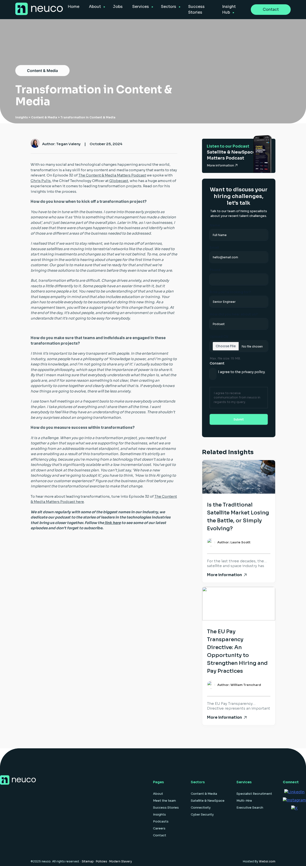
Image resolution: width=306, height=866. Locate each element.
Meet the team (164, 801)
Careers (159, 828)
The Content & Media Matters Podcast (112, 175)
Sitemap (88, 861)
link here (112, 522)
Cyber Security (202, 814)
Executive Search (249, 807)
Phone (215, 270)
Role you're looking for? (230, 292)
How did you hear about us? (234, 314)
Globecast (118, 180)
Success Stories (196, 9)
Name (215, 225)
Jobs (118, 6)
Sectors (168, 6)
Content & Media (42, 70)
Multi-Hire (244, 801)
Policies (101, 861)
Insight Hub (229, 9)
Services (140, 6)
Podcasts (161, 821)
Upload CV (219, 336)
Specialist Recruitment (254, 794)
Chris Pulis (41, 180)
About (95, 6)
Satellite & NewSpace (207, 801)
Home (73, 6)
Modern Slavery (120, 861)
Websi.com (267, 861)
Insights (21, 117)
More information (221, 165)
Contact (271, 9)
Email (214, 247)
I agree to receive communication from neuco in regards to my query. (237, 397)
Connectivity (201, 807)
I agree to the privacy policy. (241, 372)
